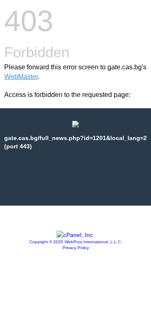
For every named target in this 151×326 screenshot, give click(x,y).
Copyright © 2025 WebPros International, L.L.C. (75, 241)
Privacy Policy (75, 247)
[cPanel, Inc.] (75, 235)
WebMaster (21, 76)
